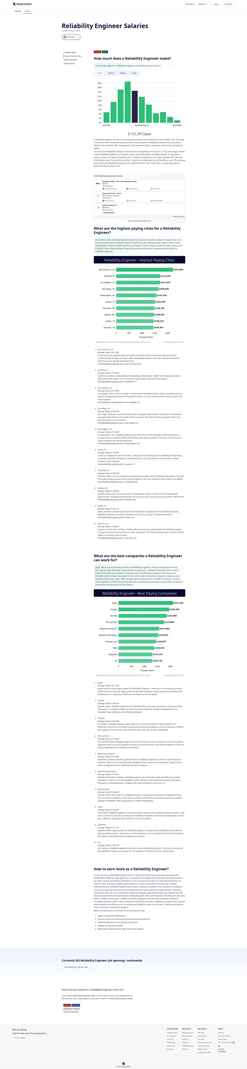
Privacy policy (222, 1039)
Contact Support (20, 1038)
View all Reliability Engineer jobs (139, 221)
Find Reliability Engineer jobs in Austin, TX (116, 464)
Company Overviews (204, 1052)
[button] (190, 4)
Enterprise (170, 1049)
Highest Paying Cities (72, 56)
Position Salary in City (205, 1042)
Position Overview (203, 1046)
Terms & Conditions (224, 1036)
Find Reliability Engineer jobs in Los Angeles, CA (119, 402)
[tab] (100, 73)
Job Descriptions (187, 1036)
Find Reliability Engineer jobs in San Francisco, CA (119, 364)
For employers (171, 1036)
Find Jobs (228, 4)
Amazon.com (103, 789)
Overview (17, 11)
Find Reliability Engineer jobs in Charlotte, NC (118, 482)
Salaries (27, 11)
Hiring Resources (187, 1033)
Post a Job (170, 1039)
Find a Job (201, 1033)
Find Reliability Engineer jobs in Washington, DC (119, 443)
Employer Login (172, 1033)
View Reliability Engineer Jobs (76, 967)
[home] (22, 4)
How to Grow (69, 63)
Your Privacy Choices (224, 1042)
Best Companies (70, 60)
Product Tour (171, 1046)
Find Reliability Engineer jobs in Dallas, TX (116, 517)
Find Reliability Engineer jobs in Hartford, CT (117, 381)
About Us (221, 1033)
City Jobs (185, 1039)
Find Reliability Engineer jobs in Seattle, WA (117, 499)
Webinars (185, 1049)
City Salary (201, 1039)
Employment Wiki (187, 1046)
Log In (216, 4)
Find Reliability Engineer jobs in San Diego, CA (118, 423)
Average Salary (70, 52)
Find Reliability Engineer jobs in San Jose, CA (117, 538)
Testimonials (171, 1042)
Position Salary (202, 1049)
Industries (185, 1042)
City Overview (202, 1036)
